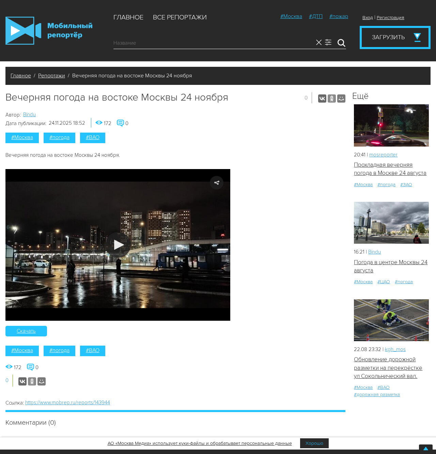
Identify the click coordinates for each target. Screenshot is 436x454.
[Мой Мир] (341, 98)
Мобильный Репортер (48, 31)
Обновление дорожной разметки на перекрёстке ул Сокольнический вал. (388, 368)
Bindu (29, 114)
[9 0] (391, 125)
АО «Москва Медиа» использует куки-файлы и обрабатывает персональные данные (200, 443)
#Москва (291, 16)
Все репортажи (180, 17)
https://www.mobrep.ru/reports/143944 (67, 402)
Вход (367, 17)
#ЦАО (383, 282)
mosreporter (383, 155)
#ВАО (92, 137)
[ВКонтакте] (322, 98)
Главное (128, 17)
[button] (118, 245)
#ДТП (316, 16)
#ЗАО (406, 184)
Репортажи (51, 75)
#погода (59, 137)
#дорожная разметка (377, 394)
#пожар (338, 16)
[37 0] (391, 320)
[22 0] (391, 223)
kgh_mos (395, 349)
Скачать (26, 331)
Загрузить (388, 37)
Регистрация (390, 17)
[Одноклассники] (332, 98)
